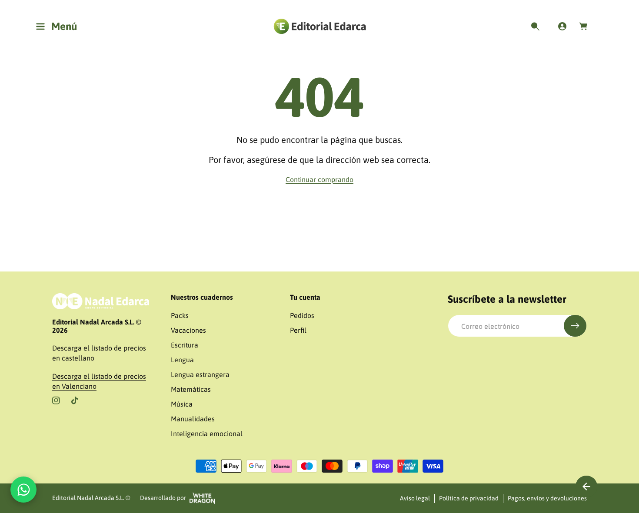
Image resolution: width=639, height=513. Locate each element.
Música (182, 404)
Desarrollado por (163, 497)
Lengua (182, 360)
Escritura (184, 345)
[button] (58, 26)
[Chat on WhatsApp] (23, 490)
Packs (180, 315)
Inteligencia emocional (207, 433)
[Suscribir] (575, 326)
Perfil (298, 330)
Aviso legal (415, 498)
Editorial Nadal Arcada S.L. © (91, 497)
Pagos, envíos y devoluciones (547, 498)
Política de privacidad (469, 498)
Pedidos (302, 315)
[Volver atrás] (586, 486)
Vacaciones (188, 330)
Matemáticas (191, 389)
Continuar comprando (319, 179)
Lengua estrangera (200, 374)
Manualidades (193, 419)
